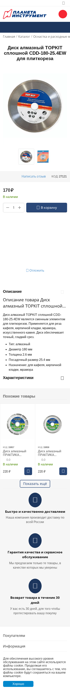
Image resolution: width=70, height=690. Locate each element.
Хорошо (18, 684)
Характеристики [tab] (18, 378)
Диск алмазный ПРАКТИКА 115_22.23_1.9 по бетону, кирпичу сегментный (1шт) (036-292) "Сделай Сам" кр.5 (16, 453)
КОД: (55, 176)
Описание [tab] (12, 291)
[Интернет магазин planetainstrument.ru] (24, 14)
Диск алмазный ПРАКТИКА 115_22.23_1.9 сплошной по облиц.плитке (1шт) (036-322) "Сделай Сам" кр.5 (52, 453)
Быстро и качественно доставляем (35, 511)
